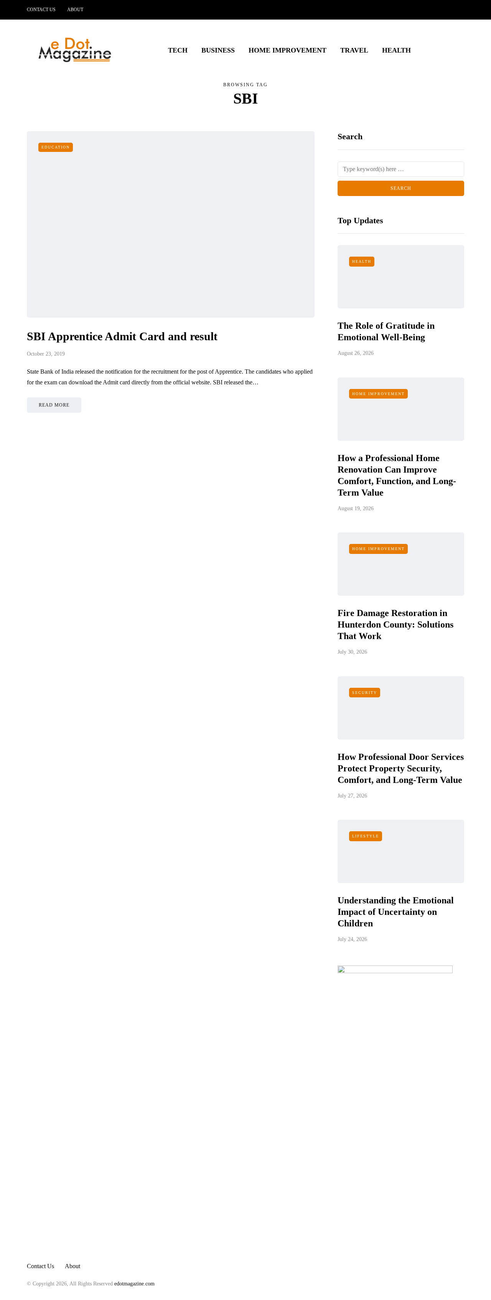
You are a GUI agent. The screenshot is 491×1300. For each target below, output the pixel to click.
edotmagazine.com (134, 1284)
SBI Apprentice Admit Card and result (122, 336)
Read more (54, 405)
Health (396, 50)
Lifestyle (365, 836)
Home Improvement (287, 50)
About (75, 9)
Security (364, 692)
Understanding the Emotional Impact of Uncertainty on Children (396, 911)
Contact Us (41, 9)
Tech (178, 50)
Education (55, 147)
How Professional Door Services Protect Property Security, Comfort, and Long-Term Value (401, 768)
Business (218, 50)
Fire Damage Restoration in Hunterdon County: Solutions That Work (395, 624)
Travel (354, 50)
